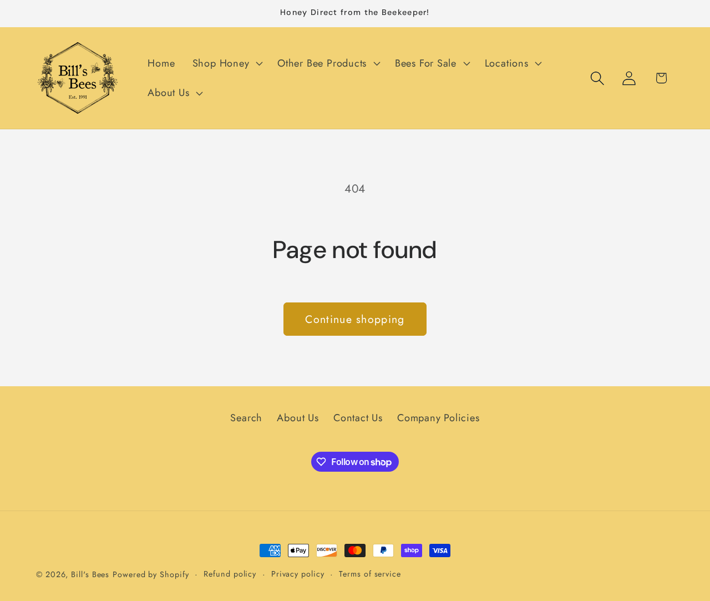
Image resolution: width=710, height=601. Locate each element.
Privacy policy (297, 573)
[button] (226, 63)
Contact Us (358, 418)
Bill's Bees (90, 574)
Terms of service (370, 573)
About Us (297, 418)
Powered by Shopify (151, 574)
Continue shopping (354, 319)
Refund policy (230, 573)
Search (246, 418)
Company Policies (438, 418)
